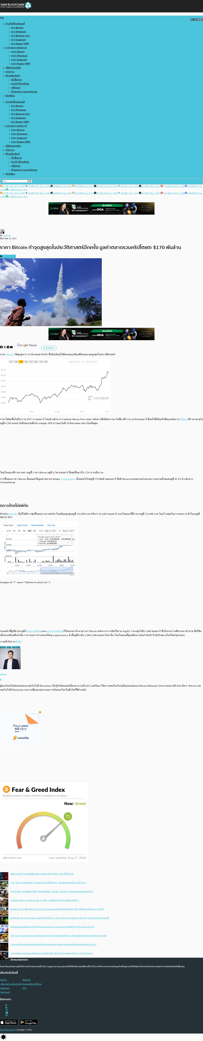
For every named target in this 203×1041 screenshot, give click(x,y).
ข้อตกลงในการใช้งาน (32, 984)
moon (8, 647)
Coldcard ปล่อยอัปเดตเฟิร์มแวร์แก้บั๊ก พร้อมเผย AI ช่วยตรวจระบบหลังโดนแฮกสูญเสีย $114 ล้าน (53, 944)
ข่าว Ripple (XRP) (20, 44)
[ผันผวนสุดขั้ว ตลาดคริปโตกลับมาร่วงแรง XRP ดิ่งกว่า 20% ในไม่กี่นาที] (4, 876)
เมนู (2, 18)
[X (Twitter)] (7, 1010)
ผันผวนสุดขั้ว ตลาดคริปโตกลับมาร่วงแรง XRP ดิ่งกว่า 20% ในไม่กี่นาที (41, 874)
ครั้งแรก (183, 419)
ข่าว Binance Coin (20, 36)
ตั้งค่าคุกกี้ (5, 992)
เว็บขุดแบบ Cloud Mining (24, 92)
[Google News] (27, 348)
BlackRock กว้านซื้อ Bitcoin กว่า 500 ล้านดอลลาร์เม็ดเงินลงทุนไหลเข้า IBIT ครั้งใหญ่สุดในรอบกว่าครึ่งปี (57, 909)
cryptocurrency (68, 479)
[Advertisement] (101, 447)
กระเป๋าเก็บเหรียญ (20, 84)
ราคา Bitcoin (18, 52)
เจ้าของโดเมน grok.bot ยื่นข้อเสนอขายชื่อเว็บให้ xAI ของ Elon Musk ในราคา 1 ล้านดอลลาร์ (51, 953)
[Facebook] (1, 348)
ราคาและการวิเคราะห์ (16, 48)
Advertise (5, 988)
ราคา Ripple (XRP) (20, 64)
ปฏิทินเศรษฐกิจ (13, 68)
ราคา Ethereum (19, 56)
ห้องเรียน (10, 96)
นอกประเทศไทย (55, 631)
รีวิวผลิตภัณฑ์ (13, 76)
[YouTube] (11, 348)
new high (16, 647)
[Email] (7, 1015)
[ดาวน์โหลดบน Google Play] (28, 1022)
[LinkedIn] (6, 1008)
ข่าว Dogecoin (18, 40)
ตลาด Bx (12, 513)
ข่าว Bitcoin (17, 28)
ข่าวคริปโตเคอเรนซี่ (15, 24)
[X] (5, 348)
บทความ (10, 72)
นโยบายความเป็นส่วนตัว (11, 984)
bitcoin (3, 647)
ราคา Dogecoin (19, 60)
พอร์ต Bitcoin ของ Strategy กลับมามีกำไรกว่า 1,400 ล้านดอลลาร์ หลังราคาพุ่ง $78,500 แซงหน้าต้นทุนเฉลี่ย (59, 918)
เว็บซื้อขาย (16, 80)
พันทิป (18, 641)
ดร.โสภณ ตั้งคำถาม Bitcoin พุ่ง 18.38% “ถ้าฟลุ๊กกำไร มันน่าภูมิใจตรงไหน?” (44, 900)
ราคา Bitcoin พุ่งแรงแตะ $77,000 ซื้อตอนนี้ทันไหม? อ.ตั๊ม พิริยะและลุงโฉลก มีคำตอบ (48, 883)
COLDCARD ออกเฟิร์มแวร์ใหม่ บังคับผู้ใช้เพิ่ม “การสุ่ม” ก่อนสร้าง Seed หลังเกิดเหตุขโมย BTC (51, 891)
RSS (24, 988)
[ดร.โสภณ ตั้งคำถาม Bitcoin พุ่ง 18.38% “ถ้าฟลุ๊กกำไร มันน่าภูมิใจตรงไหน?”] (4, 903)
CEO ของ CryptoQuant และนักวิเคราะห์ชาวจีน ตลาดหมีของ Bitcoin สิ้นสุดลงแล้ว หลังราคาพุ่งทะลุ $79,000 (58, 936)
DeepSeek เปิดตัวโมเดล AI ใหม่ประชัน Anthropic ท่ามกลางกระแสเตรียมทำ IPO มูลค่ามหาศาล (52, 927)
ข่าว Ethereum (18, 32)
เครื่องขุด (15, 88)
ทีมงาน (3, 980)
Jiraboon (7, 235)
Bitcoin (10, 354)
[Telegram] (8, 348)
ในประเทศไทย (34, 631)
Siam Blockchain (7, 1030)
